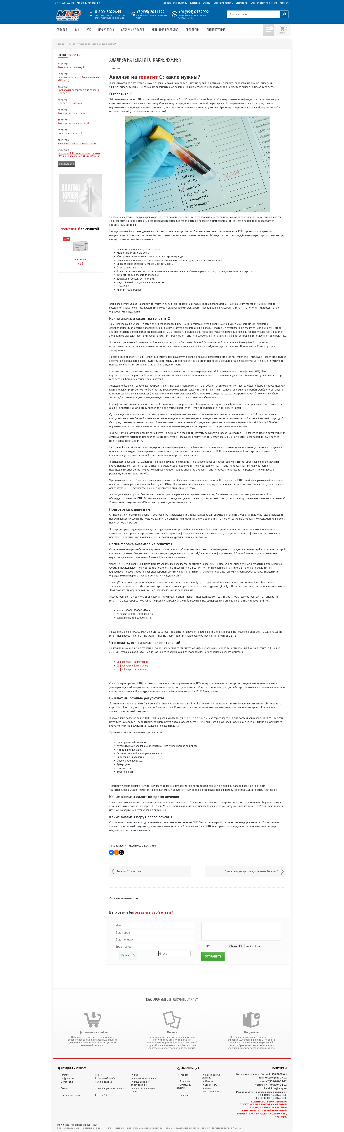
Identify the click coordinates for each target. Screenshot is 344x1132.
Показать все (66, 163)
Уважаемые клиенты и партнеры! (77, 143)
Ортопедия (192, 30)
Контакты (284, 2)
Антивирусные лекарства (110, 1088)
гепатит (148, 76)
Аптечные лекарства (165, 30)
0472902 (193, 12)
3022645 (66, 2)
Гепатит (62, 30)
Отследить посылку (223, 2)
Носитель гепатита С (70, 133)
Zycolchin (80, 259)
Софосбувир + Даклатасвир (133, 665)
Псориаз (65, 1088)
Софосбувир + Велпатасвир (132, 661)
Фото (208, 945)
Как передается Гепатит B (73, 123)
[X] (121, 852)
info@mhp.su (279, 1088)
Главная (60, 44)
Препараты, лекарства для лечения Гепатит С (78, 91)
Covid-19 (102, 1095)
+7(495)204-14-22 (276, 1081)
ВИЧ (77, 30)
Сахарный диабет (132, 30)
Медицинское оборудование (140, 1083)
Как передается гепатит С (73, 113)
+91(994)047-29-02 (276, 1077)
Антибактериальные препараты (143, 1090)
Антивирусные (216, 30)
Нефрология (106, 30)
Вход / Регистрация (90, 2)
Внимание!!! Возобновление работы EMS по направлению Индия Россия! (79, 154)
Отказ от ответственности (264, 2)
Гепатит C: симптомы (70, 103)
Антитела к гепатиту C (71, 67)
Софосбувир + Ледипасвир (132, 669)
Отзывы (207, 2)
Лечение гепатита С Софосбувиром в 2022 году (79, 78)
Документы (242, 2)
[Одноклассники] (116, 852)
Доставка (195, 2)
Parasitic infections (70, 1095)
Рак (89, 30)
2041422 (150, 12)
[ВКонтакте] (111, 852)
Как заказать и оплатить (175, 2)
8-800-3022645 (278, 1074)
